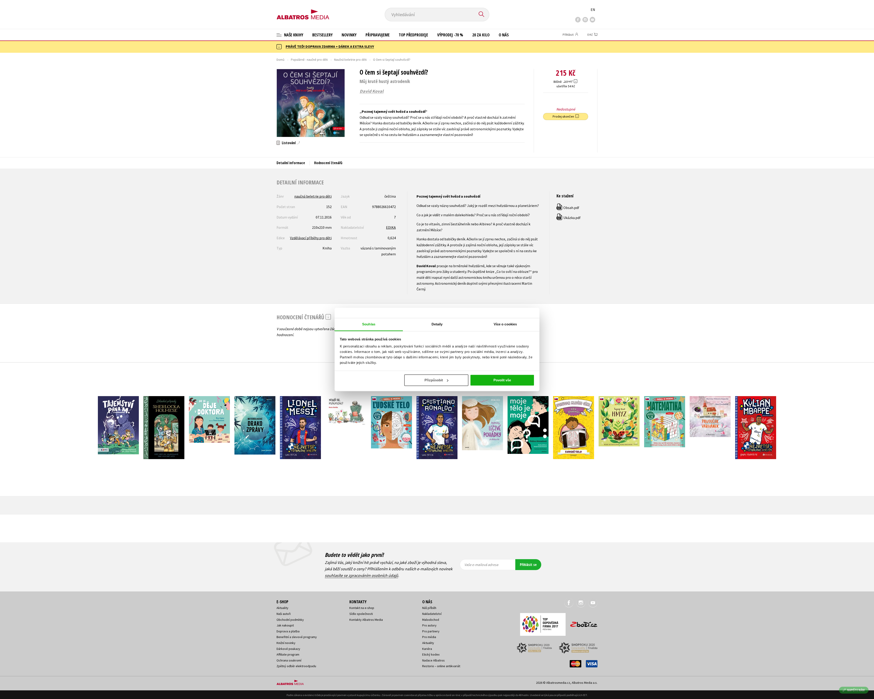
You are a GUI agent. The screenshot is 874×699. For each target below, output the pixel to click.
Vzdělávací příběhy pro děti (311, 238)
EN (593, 9)
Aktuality (282, 608)
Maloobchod (430, 620)
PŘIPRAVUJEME (378, 35)
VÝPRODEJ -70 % (450, 35)
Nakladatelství (432, 614)
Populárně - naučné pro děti (309, 60)
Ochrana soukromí (289, 660)
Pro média (429, 637)
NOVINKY (349, 35)
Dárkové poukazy (288, 649)
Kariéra (427, 649)
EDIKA (391, 227)
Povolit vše (502, 380)
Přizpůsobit (433, 380)
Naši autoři (284, 614)
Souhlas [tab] (368, 324)
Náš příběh (429, 608)
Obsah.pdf (568, 207)
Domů (281, 60)
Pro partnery (431, 631)
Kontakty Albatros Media (366, 620)
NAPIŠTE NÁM (856, 690)
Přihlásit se (528, 564)
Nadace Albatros (433, 660)
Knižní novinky (286, 643)
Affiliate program (288, 654)
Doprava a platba (288, 631)
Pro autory (429, 625)
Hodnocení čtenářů (328, 162)
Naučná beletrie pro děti (350, 60)
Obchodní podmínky (290, 620)
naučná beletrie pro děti (313, 196)
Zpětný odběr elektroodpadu (296, 666)
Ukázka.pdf (569, 217)
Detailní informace (291, 162)
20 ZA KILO (481, 35)
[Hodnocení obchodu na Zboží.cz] (581, 623)
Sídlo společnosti (361, 614)
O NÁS (504, 35)
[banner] (303, 10)
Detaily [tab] (437, 324)
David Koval (372, 91)
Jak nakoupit (285, 625)
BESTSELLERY (322, 35)
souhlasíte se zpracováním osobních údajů (361, 575)
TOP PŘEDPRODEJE (413, 35)
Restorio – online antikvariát (441, 666)
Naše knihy (293, 35)
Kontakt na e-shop (361, 608)
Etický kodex (431, 654)
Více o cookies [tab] (505, 324)
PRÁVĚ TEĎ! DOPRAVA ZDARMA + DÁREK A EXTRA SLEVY (330, 46)
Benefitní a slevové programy (297, 637)
